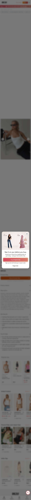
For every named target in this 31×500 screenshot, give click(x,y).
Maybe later (15, 265)
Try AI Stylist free (15, 259)
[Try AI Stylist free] (15, 241)
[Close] (27, 233)
